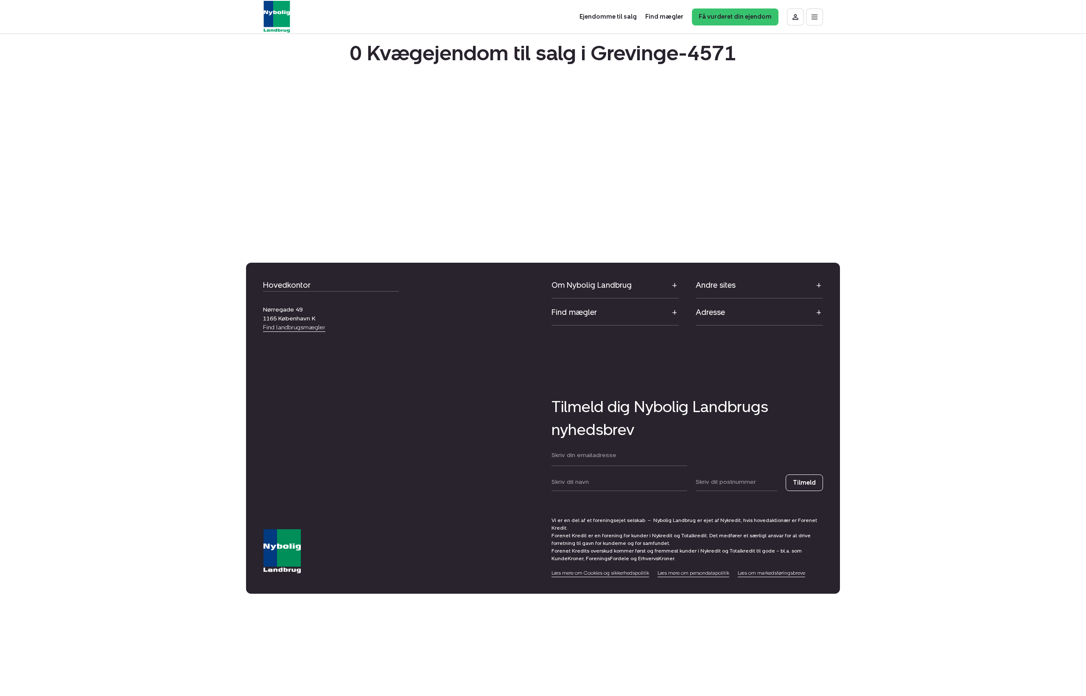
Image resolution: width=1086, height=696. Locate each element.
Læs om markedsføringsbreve (771, 573)
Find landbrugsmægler (294, 327)
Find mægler (574, 312)
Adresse (710, 312)
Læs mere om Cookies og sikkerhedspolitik (600, 573)
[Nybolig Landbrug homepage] (282, 551)
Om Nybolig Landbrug (591, 285)
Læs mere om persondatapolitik (693, 573)
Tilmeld (804, 482)
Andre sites (716, 285)
